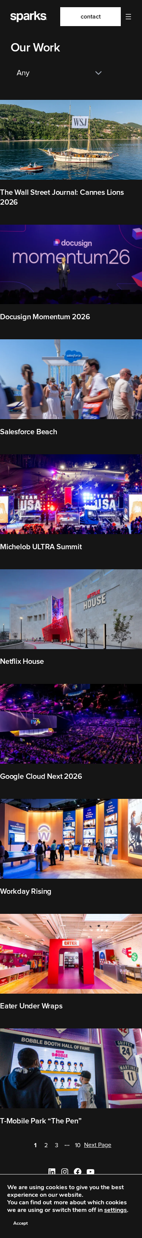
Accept (20, 1223)
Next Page (97, 1145)
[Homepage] (28, 16)
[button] (128, 16)
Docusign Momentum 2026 (45, 317)
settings (115, 1210)
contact (91, 17)
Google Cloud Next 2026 (41, 776)
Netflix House (22, 661)
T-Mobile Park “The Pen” (40, 1121)
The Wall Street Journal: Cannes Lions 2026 (62, 197)
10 (78, 1145)
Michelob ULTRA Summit (41, 547)
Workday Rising (25, 891)
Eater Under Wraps (31, 1006)
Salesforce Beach (28, 432)
